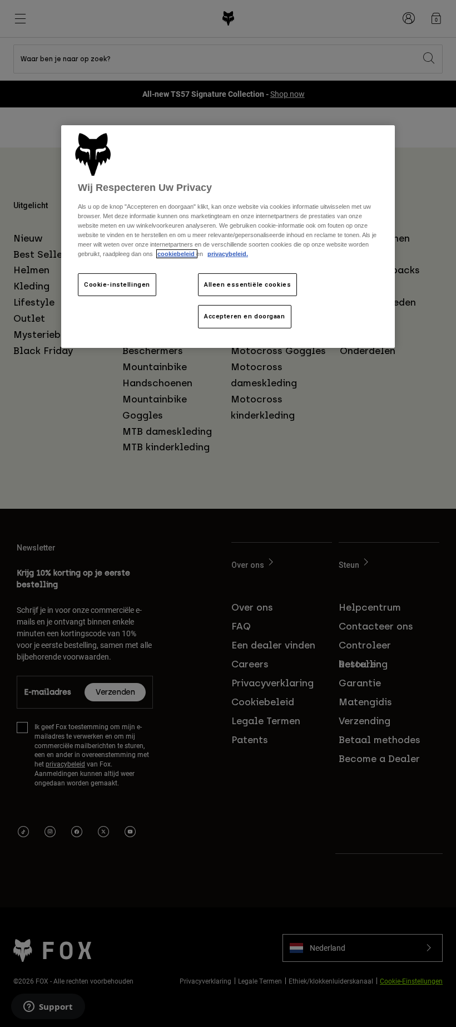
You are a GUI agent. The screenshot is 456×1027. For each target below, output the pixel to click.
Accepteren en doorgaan (244, 316)
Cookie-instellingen (117, 284)
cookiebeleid (176, 253)
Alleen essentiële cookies (247, 284)
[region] (228, 236)
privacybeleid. (227, 253)
